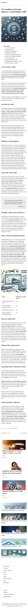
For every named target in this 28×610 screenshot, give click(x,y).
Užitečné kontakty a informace (11, 63)
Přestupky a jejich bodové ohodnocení (13, 54)
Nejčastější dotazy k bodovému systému (13, 61)
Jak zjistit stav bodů (9, 49)
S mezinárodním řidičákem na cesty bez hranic (12, 510)
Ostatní (3, 455)
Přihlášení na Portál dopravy (11, 51)
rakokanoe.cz (4, 2)
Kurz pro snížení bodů (10, 58)
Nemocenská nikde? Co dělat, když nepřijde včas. (13, 556)
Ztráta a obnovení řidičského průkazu (13, 56)
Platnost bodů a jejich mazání (11, 59)
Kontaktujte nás (14, 428)
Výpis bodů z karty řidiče (10, 52)
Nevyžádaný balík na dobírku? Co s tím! (11, 546)
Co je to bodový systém (10, 47)
